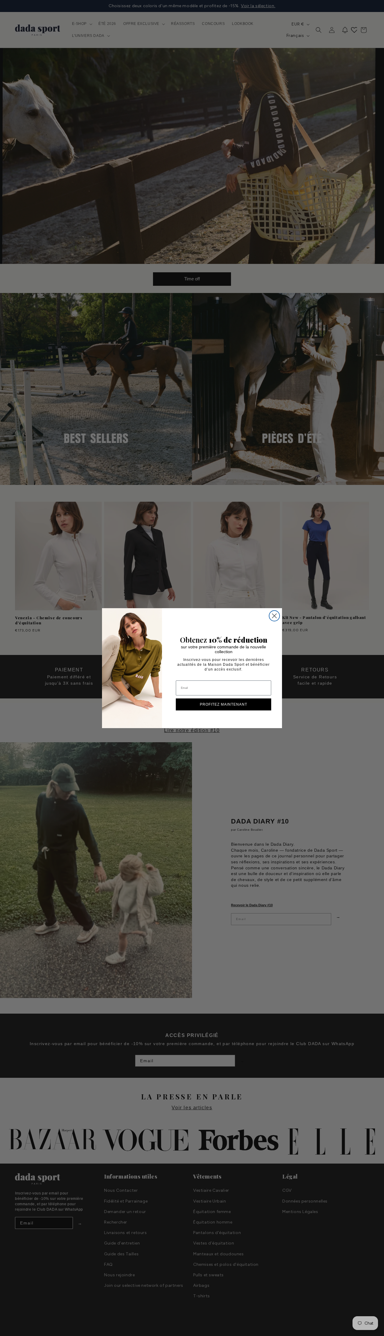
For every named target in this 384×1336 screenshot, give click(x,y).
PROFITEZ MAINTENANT (223, 704)
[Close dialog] (274, 616)
